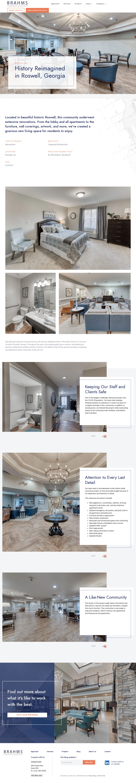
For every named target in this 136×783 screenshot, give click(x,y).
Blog (78, 751)
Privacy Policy (92, 776)
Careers (107, 751)
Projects (65, 751)
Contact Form (36, 762)
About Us (92, 751)
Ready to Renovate (16, 10)
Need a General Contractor (37, 10)
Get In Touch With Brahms (27, 715)
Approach (34, 751)
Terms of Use (101, 776)
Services (50, 751)
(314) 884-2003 (36, 775)
